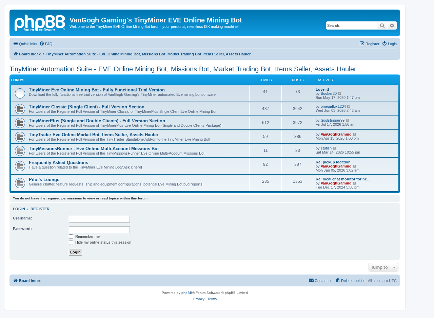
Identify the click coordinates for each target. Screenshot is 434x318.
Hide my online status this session (102, 242)
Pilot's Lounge (44, 179)
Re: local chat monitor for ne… (343, 179)
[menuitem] (46, 44)
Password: (22, 229)
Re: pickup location (333, 162)
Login (19, 209)
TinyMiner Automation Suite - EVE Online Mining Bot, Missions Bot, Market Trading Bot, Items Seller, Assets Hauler (182, 69)
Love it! (322, 89)
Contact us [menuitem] (324, 281)
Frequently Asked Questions (58, 162)
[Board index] (40, 22)
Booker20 (329, 93)
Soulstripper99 (332, 120)
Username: (22, 218)
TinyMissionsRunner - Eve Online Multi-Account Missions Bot (94, 148)
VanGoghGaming (336, 134)
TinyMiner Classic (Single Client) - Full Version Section (86, 106)
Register (40, 209)
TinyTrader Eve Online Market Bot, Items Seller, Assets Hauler (93, 134)
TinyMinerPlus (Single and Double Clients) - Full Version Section (97, 120)
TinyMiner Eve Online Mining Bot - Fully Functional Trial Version (97, 89)
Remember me (87, 236)
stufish (326, 148)
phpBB (186, 293)
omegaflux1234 (333, 106)
